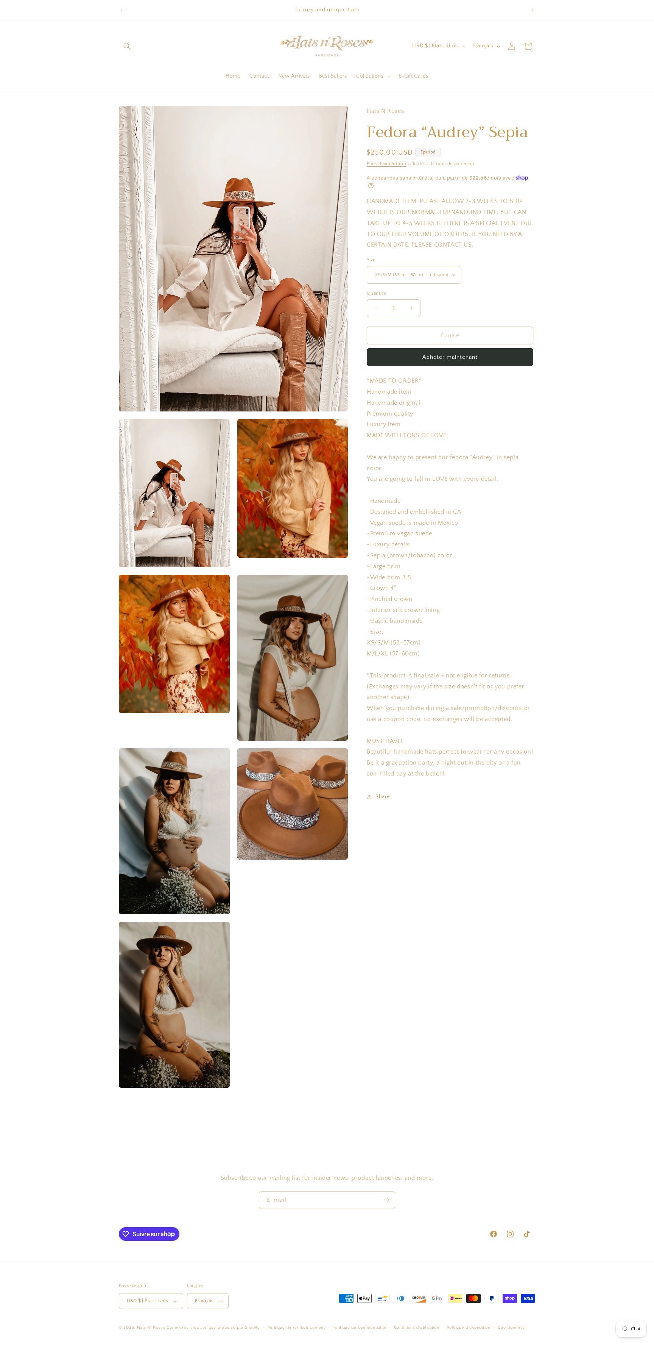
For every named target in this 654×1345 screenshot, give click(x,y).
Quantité (376, 293)
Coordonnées (511, 1327)
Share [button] (382, 797)
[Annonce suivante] (532, 10)
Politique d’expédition (468, 1327)
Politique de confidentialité (359, 1327)
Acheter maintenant (450, 357)
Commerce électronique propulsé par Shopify (213, 1327)
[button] (127, 46)
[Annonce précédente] (121, 10)
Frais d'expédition (386, 163)
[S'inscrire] (386, 1200)
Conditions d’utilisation (416, 1327)
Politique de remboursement (296, 1327)
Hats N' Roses (151, 1327)
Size (371, 259)
